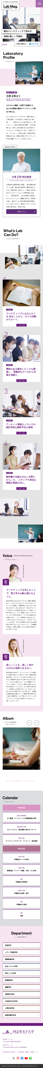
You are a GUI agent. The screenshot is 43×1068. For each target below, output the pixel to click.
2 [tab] (11, 782)
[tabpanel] (21, 748)
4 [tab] (17, 782)
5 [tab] (20, 782)
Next (36, 722)
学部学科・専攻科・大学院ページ (28, 1052)
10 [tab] (34, 782)
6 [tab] (23, 782)
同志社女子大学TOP (9, 1052)
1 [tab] (8, 782)
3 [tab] (14, 782)
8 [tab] (28, 782)
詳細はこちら (21, 211)
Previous (29, 722)
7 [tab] (25, 782)
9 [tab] (31, 782)
